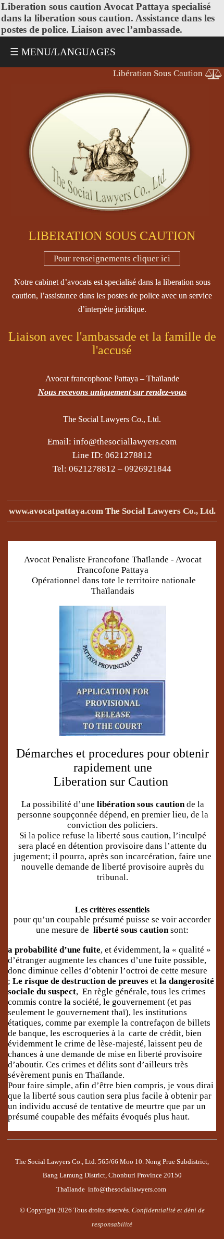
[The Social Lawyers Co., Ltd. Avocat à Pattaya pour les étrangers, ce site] (110, 213)
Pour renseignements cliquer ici (112, 258)
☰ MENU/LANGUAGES (63, 51)
